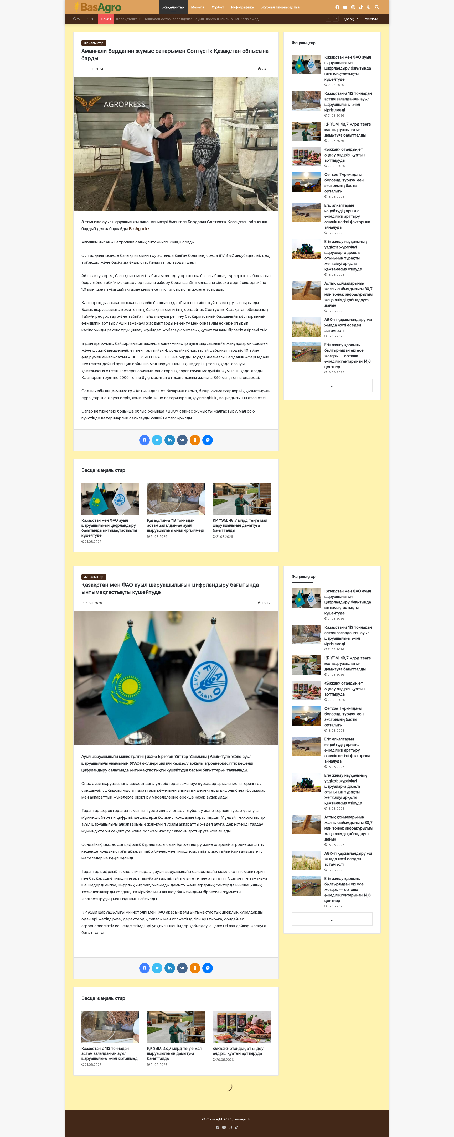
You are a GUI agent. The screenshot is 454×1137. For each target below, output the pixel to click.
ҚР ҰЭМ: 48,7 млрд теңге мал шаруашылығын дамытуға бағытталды (174, 19)
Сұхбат (218, 7)
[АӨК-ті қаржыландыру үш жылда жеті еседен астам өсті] (306, 327)
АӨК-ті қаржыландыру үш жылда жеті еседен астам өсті (348, 325)
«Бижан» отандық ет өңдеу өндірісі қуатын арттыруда (344, 155)
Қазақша (351, 19)
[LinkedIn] (169, 440)
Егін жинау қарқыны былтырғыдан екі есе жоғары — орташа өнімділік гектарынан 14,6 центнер (347, 355)
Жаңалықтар (173, 7)
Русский (371, 19)
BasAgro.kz (139, 228)
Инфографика (242, 7)
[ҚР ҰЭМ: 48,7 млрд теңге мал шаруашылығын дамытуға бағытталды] (242, 499)
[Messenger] (207, 440)
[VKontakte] (182, 440)
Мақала (197, 7)
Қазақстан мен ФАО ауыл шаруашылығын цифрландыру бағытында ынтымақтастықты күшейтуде (347, 68)
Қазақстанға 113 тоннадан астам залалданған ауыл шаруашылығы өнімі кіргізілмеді (175, 525)
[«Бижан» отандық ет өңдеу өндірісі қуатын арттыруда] (306, 156)
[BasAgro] (97, 7)
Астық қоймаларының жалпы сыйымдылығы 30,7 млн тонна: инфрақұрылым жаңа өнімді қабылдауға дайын (348, 294)
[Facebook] (144, 440)
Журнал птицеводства (280, 7)
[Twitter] (157, 440)
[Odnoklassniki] (195, 440)
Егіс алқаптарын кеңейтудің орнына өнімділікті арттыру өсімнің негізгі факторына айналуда (347, 216)
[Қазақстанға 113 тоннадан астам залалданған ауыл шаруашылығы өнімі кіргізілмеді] (176, 499)
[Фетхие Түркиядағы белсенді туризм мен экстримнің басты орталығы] (306, 182)
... (332, 385)
